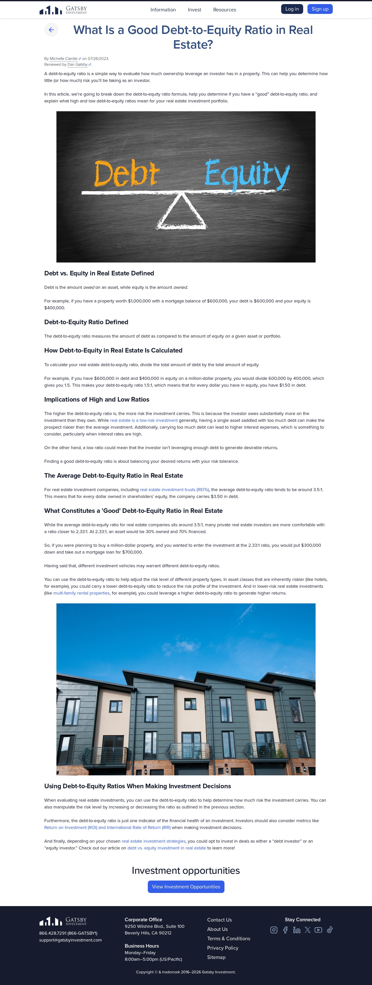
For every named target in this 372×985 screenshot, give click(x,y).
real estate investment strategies (153, 841)
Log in (292, 9)
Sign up (320, 9)
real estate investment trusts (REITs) (174, 489)
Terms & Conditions (228, 938)
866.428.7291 (52, 933)
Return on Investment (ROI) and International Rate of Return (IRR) (107, 827)
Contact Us (219, 920)
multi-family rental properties (81, 593)
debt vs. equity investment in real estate (167, 848)
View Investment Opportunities (186, 886)
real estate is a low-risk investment (144, 420)
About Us (217, 929)
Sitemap (216, 957)
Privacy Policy (222, 948)
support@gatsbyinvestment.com (70, 940)
